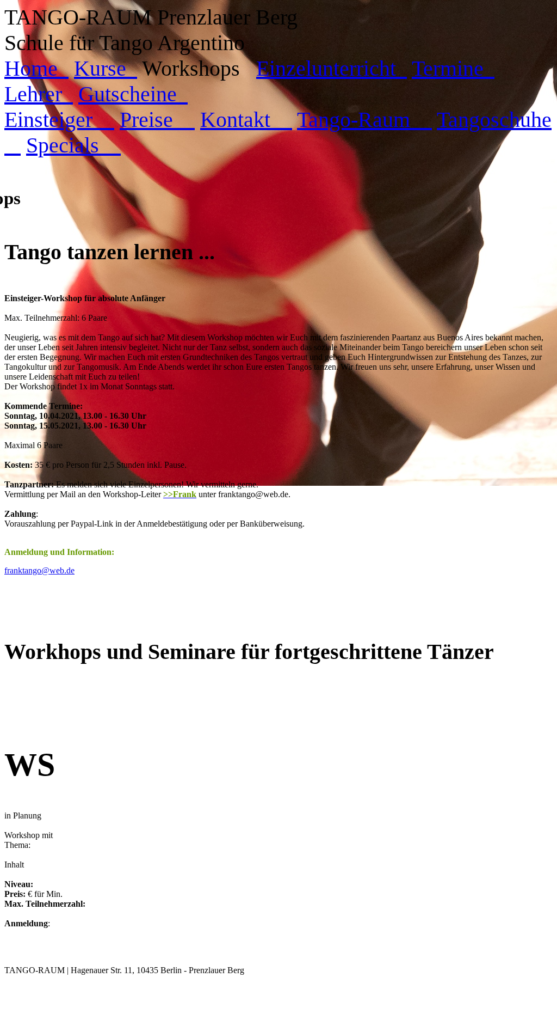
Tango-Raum (364, 119)
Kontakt (246, 119)
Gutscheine (133, 94)
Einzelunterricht (331, 68)
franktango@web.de (39, 570)
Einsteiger (59, 119)
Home (36, 68)
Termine (453, 68)
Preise (157, 119)
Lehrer (38, 94)
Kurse (105, 68)
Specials (73, 145)
